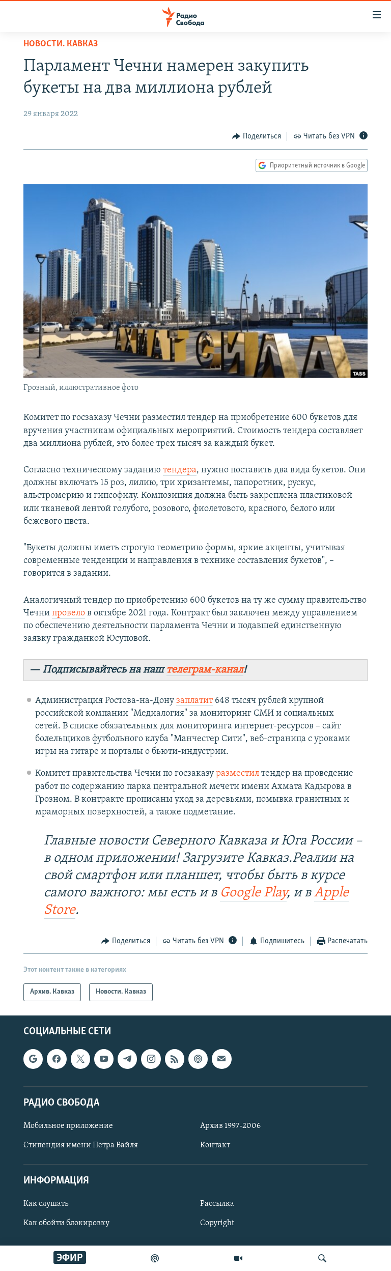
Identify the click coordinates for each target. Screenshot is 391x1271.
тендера (180, 470)
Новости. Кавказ (60, 44)
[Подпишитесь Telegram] (127, 1058)
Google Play (253, 893)
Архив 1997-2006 (230, 1126)
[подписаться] (221, 1058)
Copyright (217, 1223)
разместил (237, 773)
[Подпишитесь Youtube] (104, 1058)
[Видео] (238, 1258)
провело (68, 613)
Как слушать (45, 1204)
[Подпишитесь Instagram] (150, 1058)
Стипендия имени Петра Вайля (80, 1145)
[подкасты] (154, 1258)
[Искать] (322, 1258)
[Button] (256, 136)
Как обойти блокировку (66, 1223)
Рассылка (217, 1204)
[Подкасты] (198, 1058)
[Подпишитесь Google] (33, 1058)
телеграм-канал (204, 669)
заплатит (194, 700)
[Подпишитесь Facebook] (56, 1058)
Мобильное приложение (68, 1126)
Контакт (215, 1145)
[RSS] (174, 1058)
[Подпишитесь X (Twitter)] (80, 1058)
